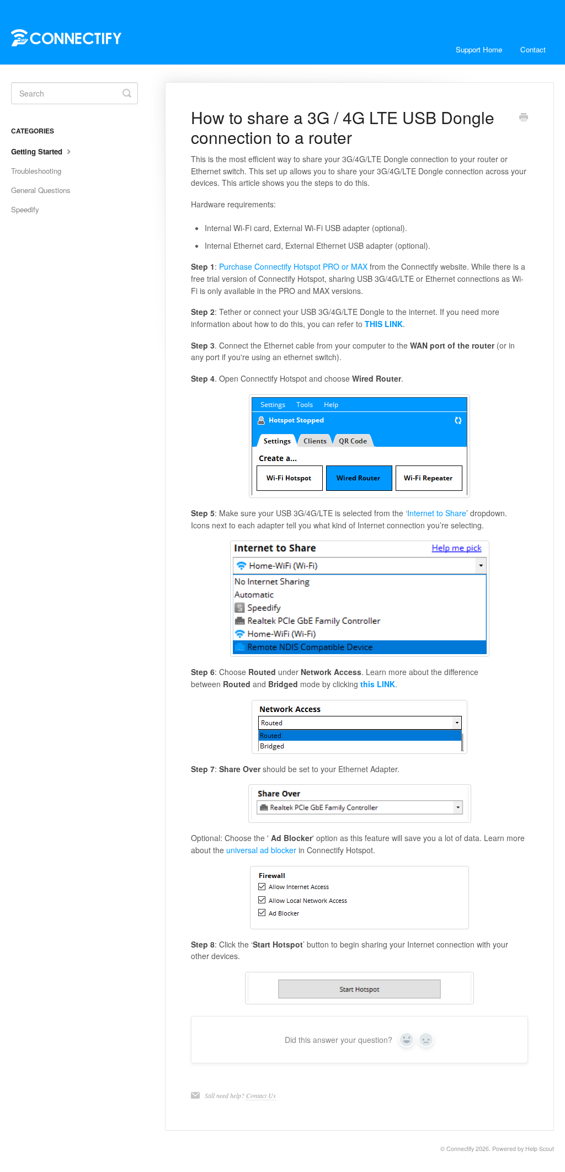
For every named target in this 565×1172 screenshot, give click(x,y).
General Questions (41, 190)
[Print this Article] (523, 118)
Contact (533, 49)
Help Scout (539, 1148)
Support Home (479, 49)
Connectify (460, 1148)
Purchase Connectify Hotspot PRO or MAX (293, 266)
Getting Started (38, 151)
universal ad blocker (261, 849)
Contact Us (261, 1095)
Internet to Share (436, 512)
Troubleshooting (36, 170)
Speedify (25, 209)
